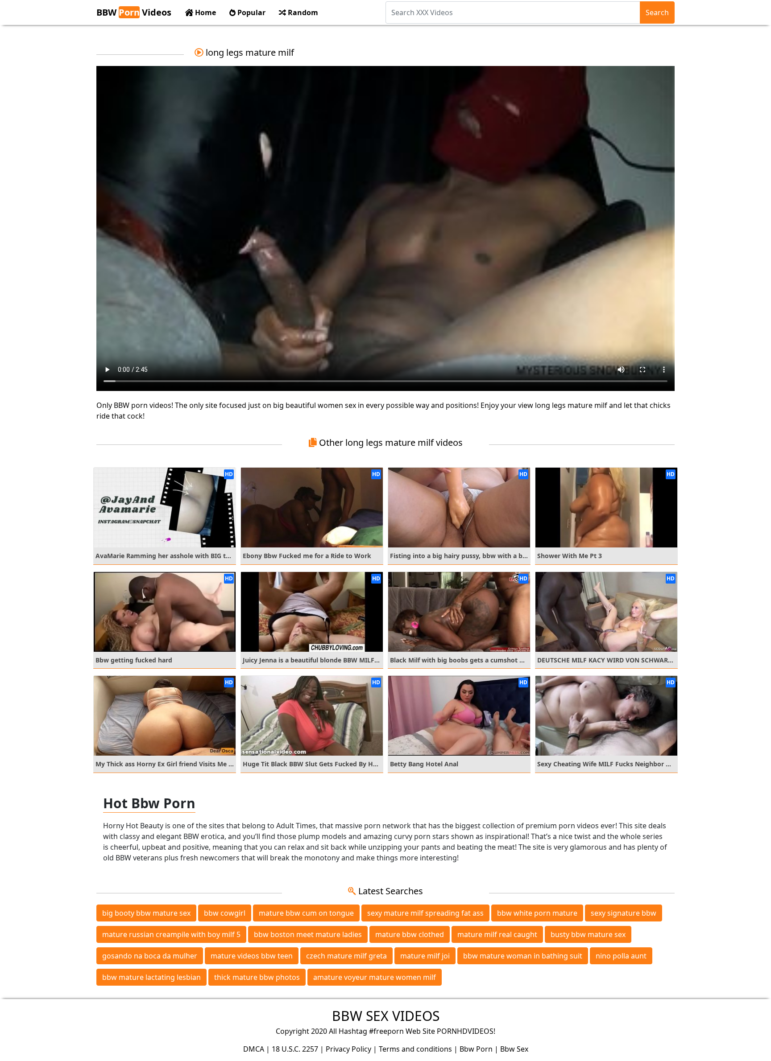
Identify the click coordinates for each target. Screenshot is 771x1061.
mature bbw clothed (409, 934)
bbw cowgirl (224, 913)
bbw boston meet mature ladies (308, 934)
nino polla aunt (621, 956)
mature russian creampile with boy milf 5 (171, 934)
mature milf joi (425, 956)
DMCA (253, 1049)
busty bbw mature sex (588, 934)
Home (204, 12)
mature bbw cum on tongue (306, 913)
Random (302, 12)
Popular (250, 12)
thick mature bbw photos (257, 977)
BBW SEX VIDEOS (385, 1016)
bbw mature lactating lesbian (151, 977)
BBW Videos (133, 12)
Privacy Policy (348, 1049)
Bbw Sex (514, 1049)
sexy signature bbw (623, 913)
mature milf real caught (497, 934)
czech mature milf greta (346, 956)
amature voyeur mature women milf (374, 977)
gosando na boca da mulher (149, 956)
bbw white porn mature (537, 913)
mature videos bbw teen (252, 956)
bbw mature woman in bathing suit (522, 956)
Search (657, 12)
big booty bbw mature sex (146, 913)
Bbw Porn (476, 1049)
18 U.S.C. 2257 (295, 1049)
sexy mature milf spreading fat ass (425, 913)
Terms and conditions (415, 1049)
